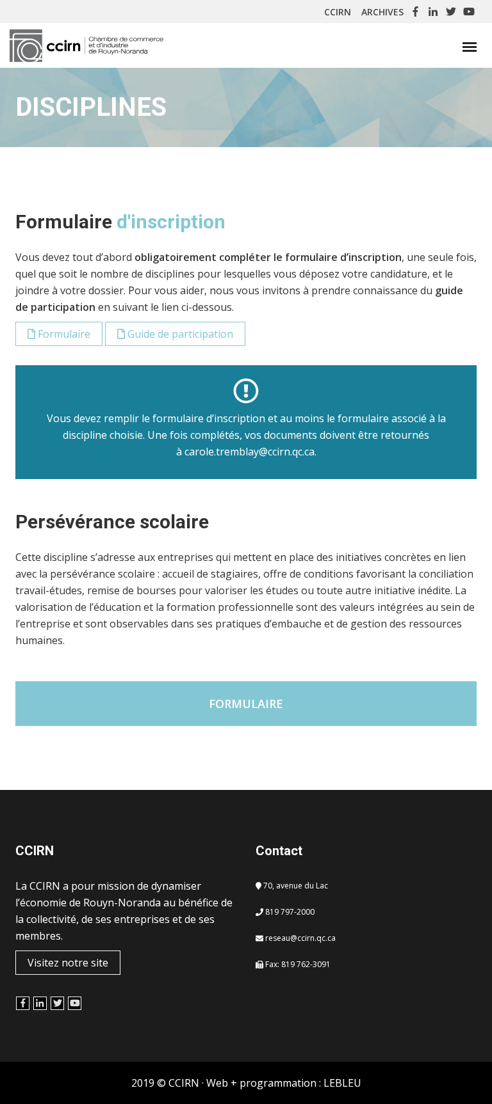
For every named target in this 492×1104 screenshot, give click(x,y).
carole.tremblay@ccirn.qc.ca (249, 452)
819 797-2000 (290, 911)
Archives (382, 12)
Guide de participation (179, 334)
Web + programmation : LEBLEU (283, 1083)
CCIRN (340, 12)
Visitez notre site (68, 963)
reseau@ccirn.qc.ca (300, 938)
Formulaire (62, 334)
